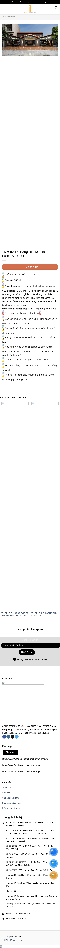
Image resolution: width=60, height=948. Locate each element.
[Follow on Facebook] (4, 737)
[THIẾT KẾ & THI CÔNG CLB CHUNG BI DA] (45, 506)
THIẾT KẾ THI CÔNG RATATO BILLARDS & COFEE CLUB (14, 614)
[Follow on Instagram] (8, 737)
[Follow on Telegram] (17, 737)
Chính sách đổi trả (10, 798)
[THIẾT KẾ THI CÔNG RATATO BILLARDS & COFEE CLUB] (15, 506)
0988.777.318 (40, 659)
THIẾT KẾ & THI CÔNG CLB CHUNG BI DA (44, 614)
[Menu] (8, 9)
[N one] (30, 9)
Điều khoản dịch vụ (11, 808)
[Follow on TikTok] (12, 737)
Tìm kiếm (6, 787)
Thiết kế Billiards (9, 17)
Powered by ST (18, 940)
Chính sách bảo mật (11, 803)
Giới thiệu (6, 792)
